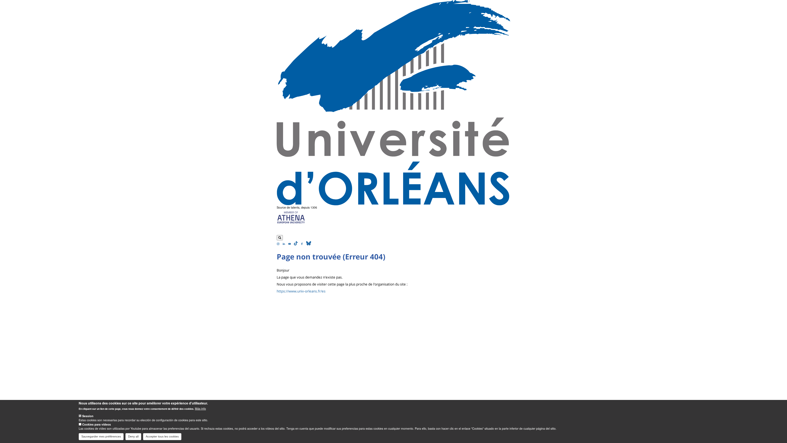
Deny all (133, 436)
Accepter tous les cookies (162, 436)
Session (87, 416)
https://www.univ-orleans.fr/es (301, 291)
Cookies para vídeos (96, 424)
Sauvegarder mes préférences (101, 436)
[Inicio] (393, 102)
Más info (200, 408)
